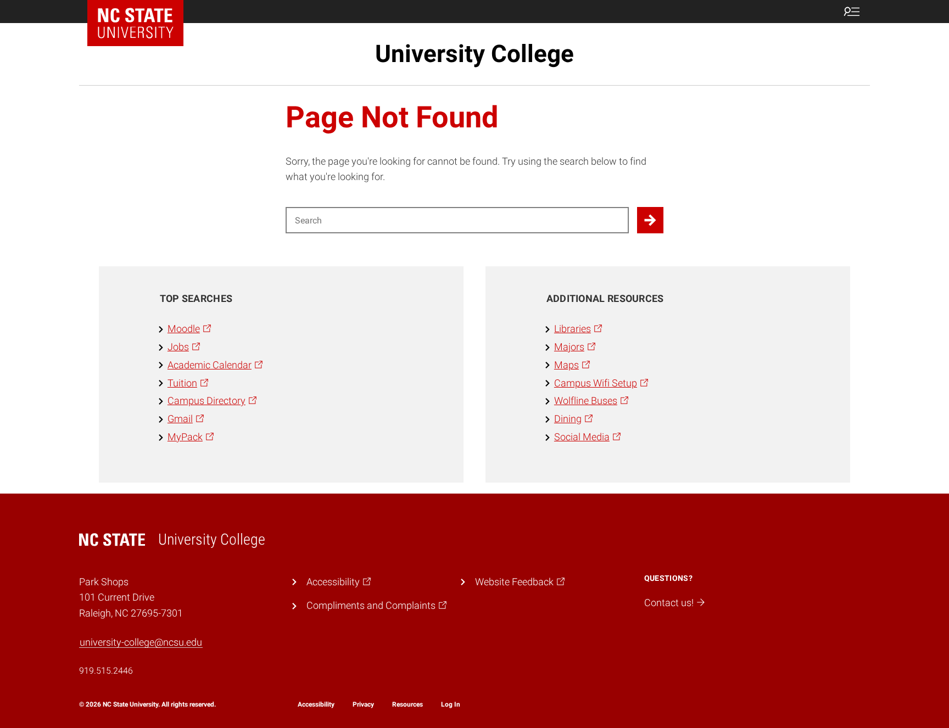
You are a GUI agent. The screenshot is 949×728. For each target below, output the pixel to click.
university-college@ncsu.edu (141, 642)
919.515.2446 (106, 670)
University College (474, 54)
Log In (450, 704)
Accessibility (316, 704)
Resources (407, 704)
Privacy (363, 704)
